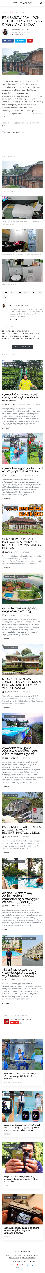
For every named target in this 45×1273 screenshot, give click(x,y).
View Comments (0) (22, 347)
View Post (6, 428)
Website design (14, 1258)
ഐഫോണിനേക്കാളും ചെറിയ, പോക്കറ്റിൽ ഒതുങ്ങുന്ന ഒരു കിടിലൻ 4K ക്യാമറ (21, 1179)
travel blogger (8, 338)
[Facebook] (12, 1266)
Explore (18, 437)
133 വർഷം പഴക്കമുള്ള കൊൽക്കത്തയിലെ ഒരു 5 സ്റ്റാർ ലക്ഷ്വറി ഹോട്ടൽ (19, 972)
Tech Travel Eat (22, 3)
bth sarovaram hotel (11, 333)
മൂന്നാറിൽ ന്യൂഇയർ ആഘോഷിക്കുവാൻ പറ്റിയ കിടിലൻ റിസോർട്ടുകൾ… (20, 751)
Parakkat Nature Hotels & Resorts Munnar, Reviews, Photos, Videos (21, 829)
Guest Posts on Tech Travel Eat (22, 1261)
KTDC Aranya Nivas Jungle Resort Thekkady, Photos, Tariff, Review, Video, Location (22, 683)
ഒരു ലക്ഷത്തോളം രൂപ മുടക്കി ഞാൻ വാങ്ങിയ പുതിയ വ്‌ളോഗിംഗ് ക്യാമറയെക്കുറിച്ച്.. (21, 1230)
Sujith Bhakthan (15, 30)
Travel (21, 363)
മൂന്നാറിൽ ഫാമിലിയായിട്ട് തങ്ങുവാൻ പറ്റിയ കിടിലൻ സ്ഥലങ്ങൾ (19, 397)
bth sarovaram (23, 331)
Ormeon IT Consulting (29, 1258)
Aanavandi (9, 437)
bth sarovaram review (11, 336)
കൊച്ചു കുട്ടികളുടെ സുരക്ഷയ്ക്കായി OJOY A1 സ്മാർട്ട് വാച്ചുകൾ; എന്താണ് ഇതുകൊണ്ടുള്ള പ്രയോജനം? (21, 1127)
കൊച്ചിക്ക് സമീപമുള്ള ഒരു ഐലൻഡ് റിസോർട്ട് (19, 609)
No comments (17, 34)
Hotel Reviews (8, 12)
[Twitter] (27, 1266)
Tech (35, 1043)
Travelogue (10, 440)
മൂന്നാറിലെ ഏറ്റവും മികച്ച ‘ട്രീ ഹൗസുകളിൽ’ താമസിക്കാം (22, 469)
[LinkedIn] (32, 1266)
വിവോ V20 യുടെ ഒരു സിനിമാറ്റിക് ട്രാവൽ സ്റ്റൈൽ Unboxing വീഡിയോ (20, 1076)
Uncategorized (32, 363)
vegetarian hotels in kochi (27, 338)
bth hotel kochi (9, 331)
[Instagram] (22, 1266)
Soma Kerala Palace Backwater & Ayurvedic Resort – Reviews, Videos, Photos (22, 543)
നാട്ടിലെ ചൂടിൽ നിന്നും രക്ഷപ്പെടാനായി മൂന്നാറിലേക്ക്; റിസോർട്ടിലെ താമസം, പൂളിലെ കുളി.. (21, 897)
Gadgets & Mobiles (23, 1043)
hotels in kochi (28, 336)
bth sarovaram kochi (30, 333)
